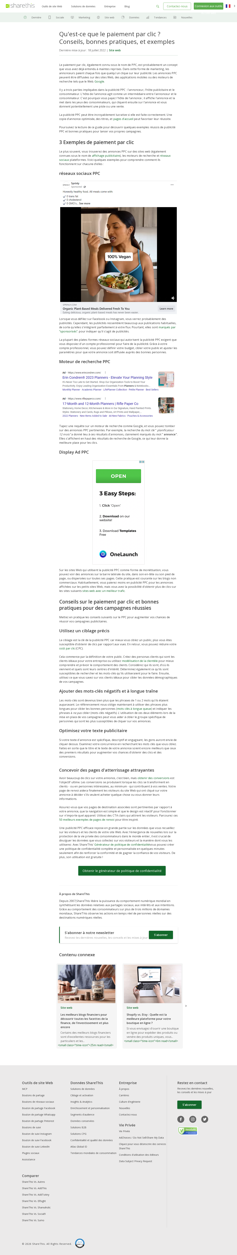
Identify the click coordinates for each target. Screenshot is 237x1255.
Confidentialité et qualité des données (91, 1140)
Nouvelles (186, 17)
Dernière (36, 17)
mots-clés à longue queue (134, 709)
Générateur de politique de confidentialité (122, 844)
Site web (109, 17)
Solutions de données (83, 6)
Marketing (84, 17)
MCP (24, 1089)
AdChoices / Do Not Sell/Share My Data (141, 1137)
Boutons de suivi (31, 1127)
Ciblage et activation (81, 1095)
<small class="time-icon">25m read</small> (85, 1026)
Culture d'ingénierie (129, 1101)
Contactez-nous (177, 6)
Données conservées (82, 1121)
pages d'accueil (123, 119)
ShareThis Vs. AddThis (34, 1188)
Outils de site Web (52, 6)
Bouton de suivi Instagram (37, 1133)
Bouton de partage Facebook (38, 1108)
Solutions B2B (78, 1127)
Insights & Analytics (81, 1101)
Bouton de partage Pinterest (38, 1121)
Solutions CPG (78, 1133)
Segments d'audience (82, 1114)
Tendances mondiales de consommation (93, 1153)
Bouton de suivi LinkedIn (36, 1146)
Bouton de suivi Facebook (36, 1140)
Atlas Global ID (78, 1146)
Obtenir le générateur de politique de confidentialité (122, 871)
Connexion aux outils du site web (208, 9)
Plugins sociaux (30, 1153)
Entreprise (110, 6)
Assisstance (28, 1159)
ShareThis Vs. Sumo (33, 1220)
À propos (124, 1089)
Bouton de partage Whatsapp (38, 1114)
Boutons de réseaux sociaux (38, 1101)
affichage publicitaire (106, 156)
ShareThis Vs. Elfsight (34, 1201)
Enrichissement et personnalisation (90, 1108)
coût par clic (67, 648)
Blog (127, 6)
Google (99, 81)
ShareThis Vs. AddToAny (35, 1194)
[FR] (230, 6)
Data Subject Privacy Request (135, 1161)
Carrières (124, 1095)
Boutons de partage (33, 1095)
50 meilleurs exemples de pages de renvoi (86, 820)
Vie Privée (124, 1131)
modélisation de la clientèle (140, 661)
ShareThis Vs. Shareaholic (36, 1207)
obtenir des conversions (154, 778)
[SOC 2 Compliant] (80, 1244)
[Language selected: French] (230, 6)
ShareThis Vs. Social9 (34, 1213)
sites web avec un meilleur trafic (103, 591)
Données (134, 17)
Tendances (160, 17)
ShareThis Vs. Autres (33, 1181)
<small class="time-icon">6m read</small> (151, 1024)
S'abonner (161, 935)
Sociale (60, 17)
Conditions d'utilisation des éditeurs (139, 1154)
